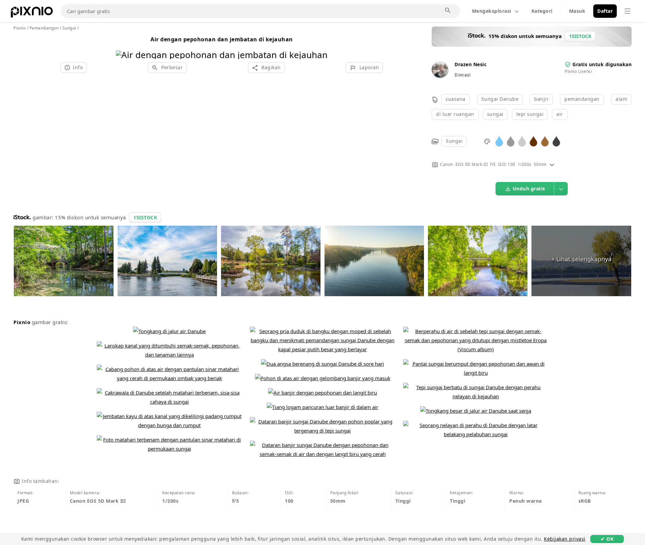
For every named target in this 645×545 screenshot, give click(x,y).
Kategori (542, 11)
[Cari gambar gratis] (448, 10)
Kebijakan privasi (565, 539)
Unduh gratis (529, 188)
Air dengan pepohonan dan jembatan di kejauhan (221, 39)
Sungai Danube (500, 99)
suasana (455, 99)
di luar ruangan (455, 114)
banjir (541, 99)
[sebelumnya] (123, 46)
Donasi (463, 75)
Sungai (454, 141)
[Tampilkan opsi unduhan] (561, 188)
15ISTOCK (145, 217)
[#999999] (510, 141)
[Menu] (627, 11)
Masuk (577, 11)
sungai (495, 114)
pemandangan (582, 99)
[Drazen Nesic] (440, 76)
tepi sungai (530, 114)
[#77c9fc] (499, 141)
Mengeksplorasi (491, 11)
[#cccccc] (522, 141)
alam (621, 99)
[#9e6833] (545, 141)
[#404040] (556, 141)
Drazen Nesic (470, 64)
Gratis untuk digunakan (602, 64)
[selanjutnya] (320, 46)
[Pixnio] (32, 13)
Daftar (605, 11)
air (559, 114)
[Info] (552, 164)
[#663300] (533, 141)
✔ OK (607, 539)
